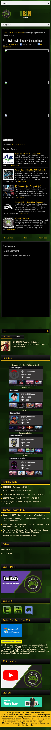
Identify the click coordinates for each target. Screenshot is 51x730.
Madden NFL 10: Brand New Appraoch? (29, 202)
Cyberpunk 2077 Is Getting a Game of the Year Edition (24, 515)
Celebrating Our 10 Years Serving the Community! (22, 502)
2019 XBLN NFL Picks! (11, 487)
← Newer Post (7, 238)
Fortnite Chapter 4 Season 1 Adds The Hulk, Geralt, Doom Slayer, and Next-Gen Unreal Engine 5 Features (25, 531)
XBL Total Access (17, 33)
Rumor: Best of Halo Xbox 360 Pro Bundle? (30, 170)
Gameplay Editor (25, 433)
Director (25, 410)
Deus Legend (13, 44)
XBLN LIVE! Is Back (22, 218)
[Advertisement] (26, 322)
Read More (15, 165)
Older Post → (43, 238)
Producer (25, 456)
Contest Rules (6, 554)
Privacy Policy (6, 549)
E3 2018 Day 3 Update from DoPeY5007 (18, 494)
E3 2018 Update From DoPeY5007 (16, 498)
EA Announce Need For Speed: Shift (28, 186)
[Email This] (4, 140)
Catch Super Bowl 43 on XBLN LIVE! (28, 154)
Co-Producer (25, 388)
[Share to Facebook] (11, 140)
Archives (17, 337)
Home (6, 33)
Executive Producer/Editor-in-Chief (25, 365)
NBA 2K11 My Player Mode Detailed (25, 342)
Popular (7, 337)
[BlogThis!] (6, 140)
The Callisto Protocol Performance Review (19, 536)
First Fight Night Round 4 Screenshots (22, 40)
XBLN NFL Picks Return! (12, 491)
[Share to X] (9, 140)
